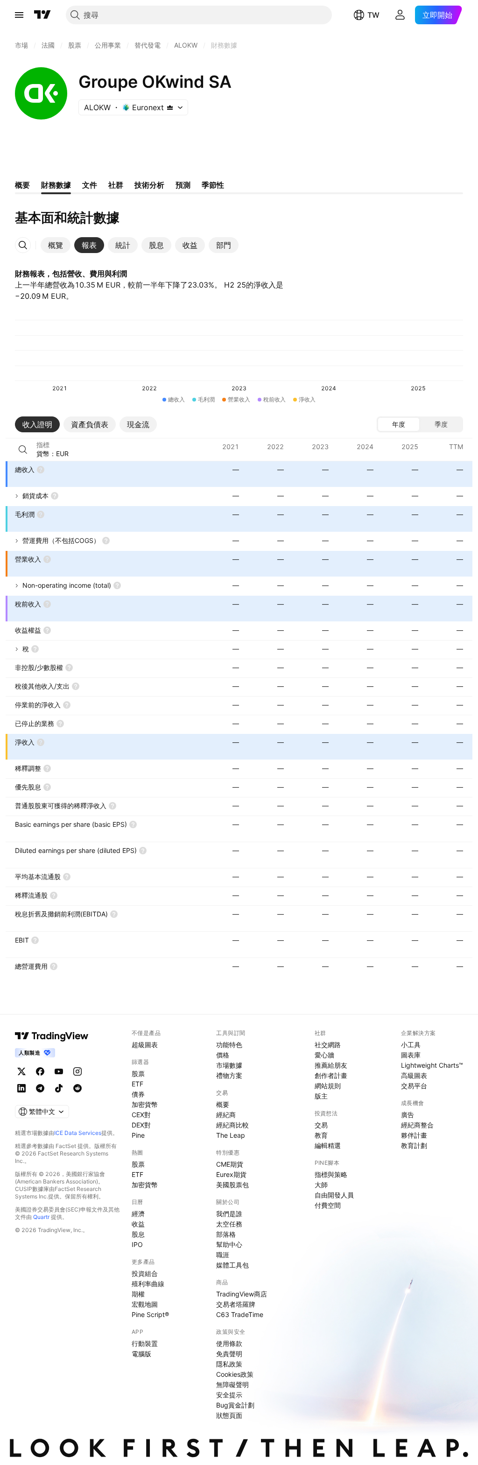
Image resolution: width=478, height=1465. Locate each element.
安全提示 (229, 1395)
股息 (138, 1234)
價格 (222, 1055)
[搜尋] (23, 450)
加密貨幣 (145, 1104)
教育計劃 (414, 1145)
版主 (321, 1096)
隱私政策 (229, 1364)
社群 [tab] (115, 185)
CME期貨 (229, 1164)
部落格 (226, 1234)
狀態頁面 (229, 1415)
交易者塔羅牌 (235, 1304)
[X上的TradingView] (21, 1071)
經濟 (138, 1214)
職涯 (222, 1255)
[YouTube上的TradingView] (58, 1071)
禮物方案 (229, 1075)
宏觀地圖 (145, 1304)
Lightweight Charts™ (432, 1065)
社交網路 (328, 1045)
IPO (137, 1244)
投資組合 (145, 1273)
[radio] (398, 424)
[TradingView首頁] (42, 14)
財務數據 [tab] (56, 185)
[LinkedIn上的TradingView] (21, 1088)
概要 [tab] (22, 185)
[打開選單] (19, 15)
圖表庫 (411, 1055)
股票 (138, 1074)
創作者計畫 (331, 1075)
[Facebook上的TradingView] (40, 1071)
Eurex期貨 (231, 1174)
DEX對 (141, 1125)
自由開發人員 (334, 1195)
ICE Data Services (77, 1132)
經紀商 (226, 1115)
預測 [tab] (183, 185)
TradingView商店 (241, 1294)
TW (373, 15)
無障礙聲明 (232, 1384)
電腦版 (141, 1354)
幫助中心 (229, 1244)
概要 (222, 1104)
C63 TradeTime (239, 1314)
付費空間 (328, 1205)
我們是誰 (229, 1214)
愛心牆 (324, 1055)
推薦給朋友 (331, 1065)
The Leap (230, 1135)
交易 (321, 1125)
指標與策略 (331, 1174)
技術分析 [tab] (149, 185)
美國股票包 (232, 1185)
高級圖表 (414, 1075)
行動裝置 (145, 1343)
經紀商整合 (417, 1125)
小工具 (411, 1045)
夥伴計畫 (414, 1135)
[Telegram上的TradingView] (40, 1088)
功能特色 (229, 1045)
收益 (138, 1224)
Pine (138, 1135)
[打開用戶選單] (400, 15)
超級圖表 (145, 1045)
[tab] (55, 245)
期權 (138, 1294)
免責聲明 (229, 1354)
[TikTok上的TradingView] (58, 1088)
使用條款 (229, 1343)
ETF (137, 1084)
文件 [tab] (89, 185)
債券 (138, 1094)
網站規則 (328, 1086)
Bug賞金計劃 (235, 1405)
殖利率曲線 (148, 1284)
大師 (321, 1185)
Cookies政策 (234, 1374)
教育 (321, 1135)
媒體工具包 (232, 1265)
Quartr (41, 1216)
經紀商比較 (232, 1125)
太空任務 (229, 1224)
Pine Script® (150, 1314)
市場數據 (229, 1065)
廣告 (407, 1115)
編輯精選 (328, 1145)
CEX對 (141, 1115)
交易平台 (414, 1086)
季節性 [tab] (213, 185)
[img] (170, 107)
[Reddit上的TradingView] (77, 1088)
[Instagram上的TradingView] (77, 1071)
